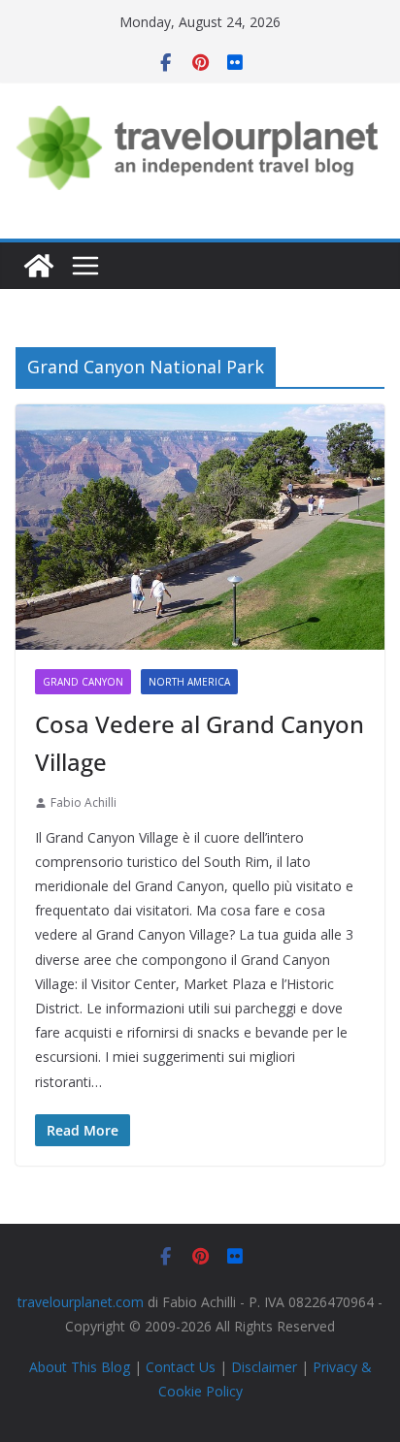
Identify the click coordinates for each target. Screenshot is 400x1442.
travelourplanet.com (80, 1302)
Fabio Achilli (83, 802)
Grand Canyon (83, 682)
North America (189, 682)
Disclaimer (264, 1367)
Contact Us (181, 1367)
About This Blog (79, 1367)
